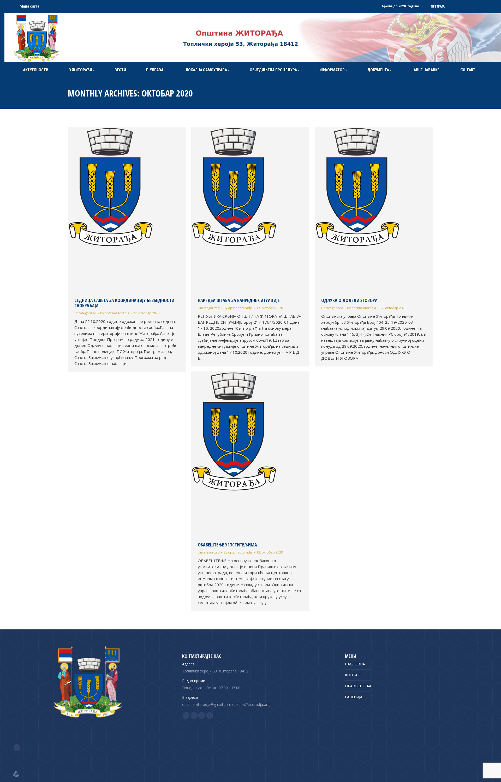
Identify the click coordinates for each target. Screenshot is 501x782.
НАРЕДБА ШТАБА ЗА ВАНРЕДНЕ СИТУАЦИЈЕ (239, 300)
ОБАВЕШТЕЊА (358, 685)
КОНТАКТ (353, 674)
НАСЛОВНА (355, 663)
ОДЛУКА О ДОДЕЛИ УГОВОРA (349, 300)
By (114, 313)
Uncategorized (85, 313)
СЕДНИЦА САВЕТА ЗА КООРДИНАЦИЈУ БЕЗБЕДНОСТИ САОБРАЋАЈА (124, 303)
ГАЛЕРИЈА (353, 696)
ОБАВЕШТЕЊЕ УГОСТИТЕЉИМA (227, 545)
